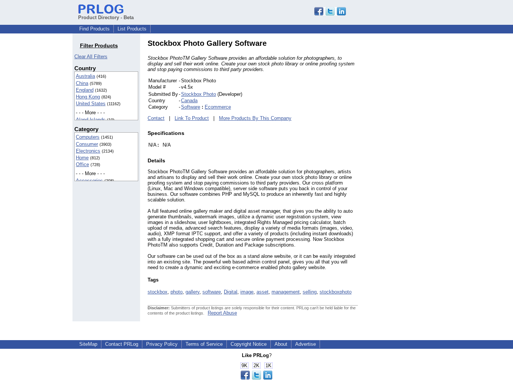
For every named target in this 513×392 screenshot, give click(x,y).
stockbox (157, 292)
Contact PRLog (121, 344)
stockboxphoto (336, 292)
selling (310, 292)
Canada (189, 100)
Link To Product (192, 118)
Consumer (87, 144)
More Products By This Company (255, 118)
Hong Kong (88, 97)
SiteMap (88, 344)
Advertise (305, 344)
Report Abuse (222, 313)
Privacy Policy (162, 344)
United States (91, 103)
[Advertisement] (409, 152)
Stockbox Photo (198, 94)
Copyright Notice (249, 344)
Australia (85, 76)
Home (82, 157)
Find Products (94, 29)
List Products (132, 29)
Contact (156, 118)
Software (190, 107)
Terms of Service (204, 344)
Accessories (89, 180)
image (246, 292)
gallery (192, 292)
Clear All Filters (90, 56)
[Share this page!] (330, 14)
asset (262, 292)
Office (82, 164)
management (286, 292)
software (211, 292)
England (85, 90)
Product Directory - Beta (106, 17)
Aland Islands (91, 120)
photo (176, 292)
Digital (230, 292)
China (82, 83)
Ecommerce (218, 107)
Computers (88, 137)
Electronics (88, 151)
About (281, 344)
